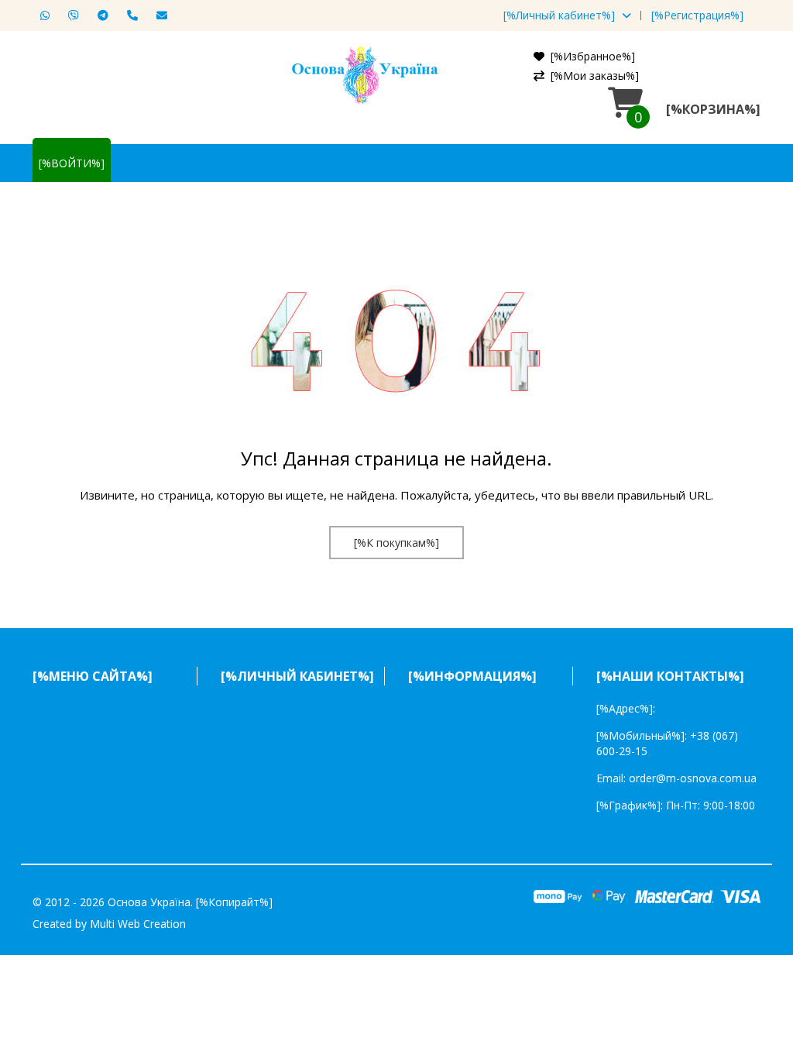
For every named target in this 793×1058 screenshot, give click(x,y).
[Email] (158, 15)
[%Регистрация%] (697, 15)
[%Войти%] (72, 163)
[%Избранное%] (593, 56)
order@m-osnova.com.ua (693, 778)
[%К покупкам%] (396, 542)
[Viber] (69, 15)
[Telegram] (99, 15)
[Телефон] (128, 15)
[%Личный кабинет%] (559, 15)
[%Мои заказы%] (595, 75)
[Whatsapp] (41, 15)
